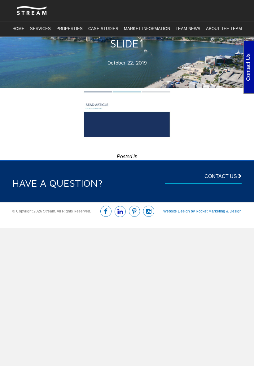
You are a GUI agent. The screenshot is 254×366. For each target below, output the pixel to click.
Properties (69, 28)
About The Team (224, 28)
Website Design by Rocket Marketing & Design (202, 211)
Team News (188, 28)
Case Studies (103, 28)
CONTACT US (221, 176)
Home (18, 28)
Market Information (147, 28)
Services (40, 28)
